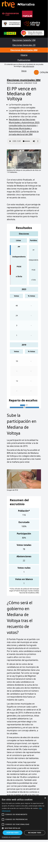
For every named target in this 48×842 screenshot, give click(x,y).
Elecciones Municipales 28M (23, 50)
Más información (28, 66)
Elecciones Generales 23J (24, 45)
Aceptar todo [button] (13, 833)
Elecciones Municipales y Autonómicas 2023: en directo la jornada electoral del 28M (24, 131)
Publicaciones (24, 60)
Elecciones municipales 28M (24, 80)
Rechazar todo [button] (34, 833)
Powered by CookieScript (11, 837)
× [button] (45, 798)
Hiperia (24, 55)
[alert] (24, 817)
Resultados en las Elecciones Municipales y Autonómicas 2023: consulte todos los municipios (24, 122)
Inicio (24, 71)
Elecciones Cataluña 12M (24, 40)
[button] (24, 828)
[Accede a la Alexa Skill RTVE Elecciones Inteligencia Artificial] (32, 33)
